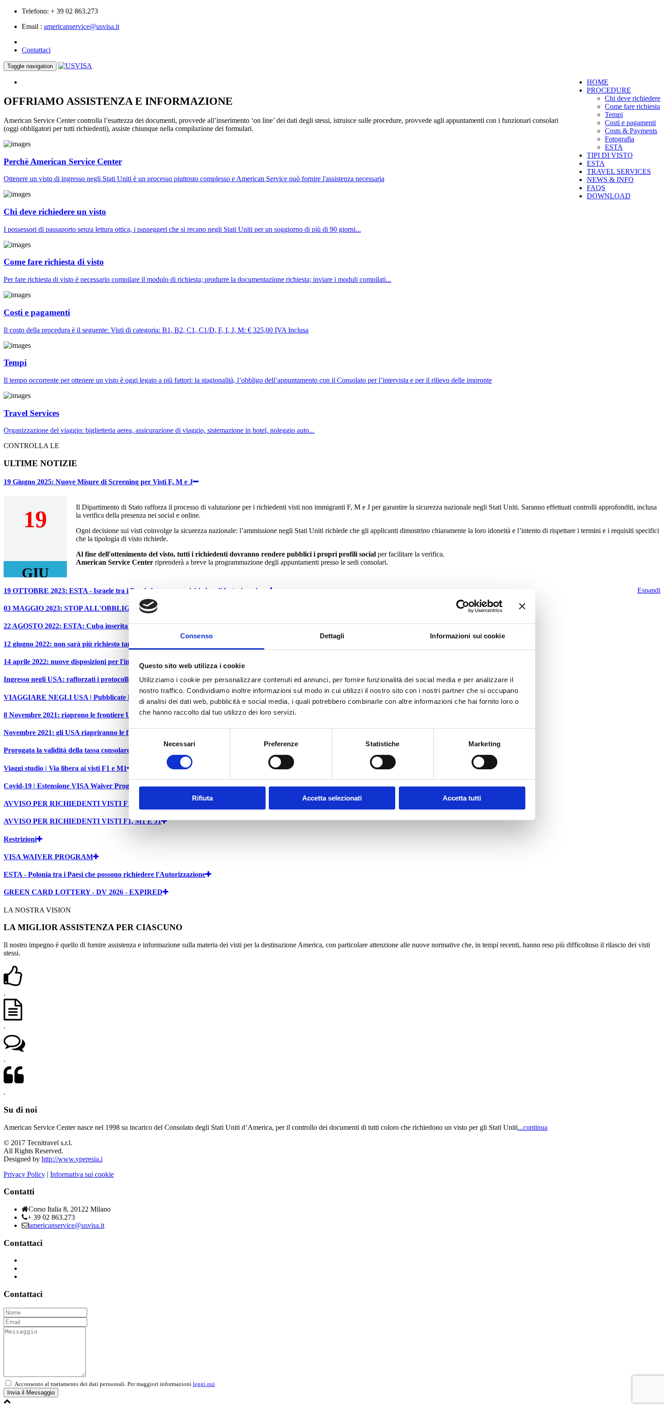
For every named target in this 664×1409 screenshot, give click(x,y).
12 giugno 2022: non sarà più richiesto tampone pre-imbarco (96, 644)
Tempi (614, 114)
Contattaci (36, 50)
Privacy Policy (24, 1174)
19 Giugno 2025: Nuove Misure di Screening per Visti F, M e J (98, 482)
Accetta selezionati (332, 798)
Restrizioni (20, 839)
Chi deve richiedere (632, 98)
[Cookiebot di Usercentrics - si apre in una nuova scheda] (462, 606)
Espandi (648, 590)
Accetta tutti (462, 798)
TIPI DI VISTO (610, 155)
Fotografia (619, 139)
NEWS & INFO (610, 179)
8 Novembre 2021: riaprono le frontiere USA (72, 715)
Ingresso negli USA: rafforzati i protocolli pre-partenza (87, 679)
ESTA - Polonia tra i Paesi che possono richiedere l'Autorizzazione (105, 874)
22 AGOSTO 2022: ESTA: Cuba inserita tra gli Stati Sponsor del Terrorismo (121, 626)
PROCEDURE (609, 90)
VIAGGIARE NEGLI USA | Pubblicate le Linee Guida (88, 697)
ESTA (614, 147)
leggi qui (204, 1384)
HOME (597, 82)
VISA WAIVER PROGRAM (48, 857)
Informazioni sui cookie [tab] (467, 636)
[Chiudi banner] (522, 606)
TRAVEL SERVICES (619, 171)
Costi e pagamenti (630, 122)
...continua (532, 1127)
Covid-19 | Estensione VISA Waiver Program (74, 786)
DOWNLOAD (609, 196)
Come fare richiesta (632, 106)
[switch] (281, 762)
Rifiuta (202, 798)
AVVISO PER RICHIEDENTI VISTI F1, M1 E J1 (82, 821)
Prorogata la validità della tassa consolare (67, 750)
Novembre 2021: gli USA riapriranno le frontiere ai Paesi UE (97, 732)
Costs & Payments (631, 131)
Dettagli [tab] (332, 636)
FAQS (596, 188)
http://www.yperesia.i (72, 1159)
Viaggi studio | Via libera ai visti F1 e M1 (65, 768)
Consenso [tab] (196, 636)
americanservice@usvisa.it (81, 26)
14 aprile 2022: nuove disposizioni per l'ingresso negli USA (93, 661)
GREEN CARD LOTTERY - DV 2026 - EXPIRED (83, 892)
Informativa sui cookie (82, 1174)
